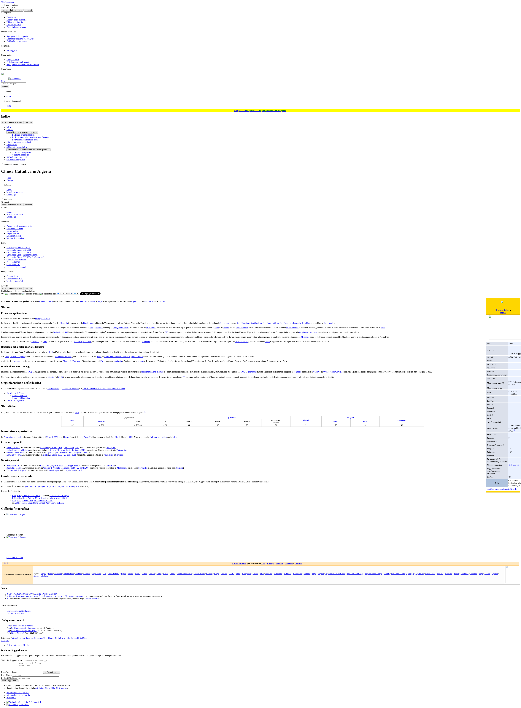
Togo (481, 574)
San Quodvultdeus (271, 323)
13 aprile (50, 437)
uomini (335, 421)
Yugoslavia (121, 450)
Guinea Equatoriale (184, 574)
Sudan (456, 574)
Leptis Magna (53, 470)
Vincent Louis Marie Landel (32, 503)
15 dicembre (69, 447)
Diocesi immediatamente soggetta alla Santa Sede (103, 388)
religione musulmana (308, 332)
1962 (30, 372)
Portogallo (111, 447)
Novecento (17, 361)
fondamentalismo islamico (152, 372)
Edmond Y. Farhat (14, 455)
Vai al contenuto (8, 2)
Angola (43, 574)
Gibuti (165, 574)
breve (66, 437)
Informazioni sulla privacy (18, 692)
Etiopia (137, 574)
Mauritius (287, 574)
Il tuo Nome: (6, 675)
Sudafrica (448, 574)
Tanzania (473, 574)
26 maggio (66, 468)
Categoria (5, 640)
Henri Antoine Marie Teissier (34, 498)
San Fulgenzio (286, 323)
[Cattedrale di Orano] (16, 537)
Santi (326, 323)
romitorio (118, 361)
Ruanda (387, 574)
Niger (314, 574)
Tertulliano (306, 323)
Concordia (44, 465)
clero (217, 328)
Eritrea (130, 574)
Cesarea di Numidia (51, 468)
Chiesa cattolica (502, 310)
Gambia (152, 574)
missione (35, 341)
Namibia (307, 574)
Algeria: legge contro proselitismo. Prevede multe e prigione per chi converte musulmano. (47, 596)
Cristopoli (44, 447)
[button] (2, 5)
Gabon (144, 574)
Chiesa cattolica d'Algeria (22, 626)
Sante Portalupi (13, 447)
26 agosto (78, 452)
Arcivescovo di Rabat (55, 503)
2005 (19, 500)
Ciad (104, 574)
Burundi (78, 574)
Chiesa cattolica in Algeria (18, 645)
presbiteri (232, 417)
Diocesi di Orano (19, 395)
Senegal (411, 574)
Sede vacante (514, 465)
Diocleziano (88, 323)
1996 (243, 372)
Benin (50, 574)
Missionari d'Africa (63, 356)
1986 (83, 450)
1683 (267, 341)
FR (9, 626)
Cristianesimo (225, 323)
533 (66, 332)
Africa (279, 563)
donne (365, 421)
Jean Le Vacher (241, 341)
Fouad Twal (27, 500)
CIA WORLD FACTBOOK (21, 594)
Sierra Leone (430, 574)
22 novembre (61, 452)
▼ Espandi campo (51, 672)
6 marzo (53, 447)
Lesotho (224, 574)
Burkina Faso (68, 574)
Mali (262, 574)
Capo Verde (96, 574)
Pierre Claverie (336, 372)
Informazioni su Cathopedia (18, 695)
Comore (179, 468)
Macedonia (108, 455)
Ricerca (5, 87)
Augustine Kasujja (14, 468)
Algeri (117, 437)
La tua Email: (7, 678)
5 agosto (54, 465)
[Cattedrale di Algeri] (16, 514)
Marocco (268, 574)
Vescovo (83, 301)
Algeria (503, 312)
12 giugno (76, 450)
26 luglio (68, 455)
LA (9, 633)
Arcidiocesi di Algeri (15, 393)
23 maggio (252, 372)
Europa (270, 564)
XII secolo (305, 337)
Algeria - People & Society (45, 594)
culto (383, 328)
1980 (68, 450)
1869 (99, 356)
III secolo (64, 323)
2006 (60, 377)
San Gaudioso (242, 328)
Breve (17, 633)
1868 (7, 356)
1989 (84, 452)
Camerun (86, 574)
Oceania (298, 564)
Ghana (159, 574)
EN (9, 628)
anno (72, 420)
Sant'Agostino (243, 323)
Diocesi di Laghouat (15, 400)
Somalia (440, 574)
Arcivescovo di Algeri (59, 495)
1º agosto (297, 372)
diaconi (306, 420)
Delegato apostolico (158, 437)
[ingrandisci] (47, 294)
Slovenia (119, 455)
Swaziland (464, 574)
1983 (19, 495)
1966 (14, 495)
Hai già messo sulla (260, 110)
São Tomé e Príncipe (399, 574)
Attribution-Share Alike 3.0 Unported (51, 688)
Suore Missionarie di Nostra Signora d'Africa (123, 356)
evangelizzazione (42, 318)
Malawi (255, 574)
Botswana (58, 574)
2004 (87, 468)
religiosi (350, 417)
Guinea (172, 574)
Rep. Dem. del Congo (355, 574)
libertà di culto (292, 328)
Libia (174, 437)
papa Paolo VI (85, 437)
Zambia (36, 576)
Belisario (57, 332)
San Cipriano (256, 323)
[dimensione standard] (30, 294)
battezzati (101, 421)
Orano (326, 372)
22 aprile (81, 468)
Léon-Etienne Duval (31, 495)
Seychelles (142, 468)
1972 (56, 437)
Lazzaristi (87, 341)
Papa (100, 301)
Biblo (45, 455)
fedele (226, 328)
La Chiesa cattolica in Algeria (23, 628)
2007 (77, 412)
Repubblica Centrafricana (335, 574)
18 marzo (61, 450)
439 (91, 328)
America (289, 564)
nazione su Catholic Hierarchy (506, 489)
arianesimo (150, 328)
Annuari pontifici (91, 599)
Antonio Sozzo (13, 465)
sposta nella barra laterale (12, 10)
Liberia (231, 574)
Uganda (495, 574)
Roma (92, 301)
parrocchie (402, 420)
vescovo (99, 328)
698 (166, 332)
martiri (331, 323)
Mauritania (278, 574)
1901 (102, 361)
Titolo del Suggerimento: (11, 660)
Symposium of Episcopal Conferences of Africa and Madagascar (52, 486)
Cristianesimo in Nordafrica (19, 611)
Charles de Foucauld (71, 361)
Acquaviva (50, 452)
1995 (130, 437)
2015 (79, 470)
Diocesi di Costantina (21, 398)
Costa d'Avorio (113, 574)
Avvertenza (11, 697)
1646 (45, 341)
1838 (51, 352)
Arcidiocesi (149, 301)
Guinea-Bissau (199, 574)
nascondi (28, 10)
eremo (141, 361)
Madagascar (122, 468)
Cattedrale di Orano (15, 557)
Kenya (216, 574)
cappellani (146, 341)
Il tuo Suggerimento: (10, 672)
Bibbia (51, 377)
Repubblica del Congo (373, 574)
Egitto (123, 574)
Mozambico (297, 574)
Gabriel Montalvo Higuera (18, 450)
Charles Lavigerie (17, 356)
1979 (77, 447)
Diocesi (162, 301)
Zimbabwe (45, 576)
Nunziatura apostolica (13, 437)
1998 (76, 465)
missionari (78, 341)
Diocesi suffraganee (70, 388)
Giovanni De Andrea (15, 452)
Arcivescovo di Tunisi (43, 500)
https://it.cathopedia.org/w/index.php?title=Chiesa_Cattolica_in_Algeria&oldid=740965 (49, 638)
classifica (490, 489)
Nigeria (321, 574)
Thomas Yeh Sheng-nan (17, 470)
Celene (53, 450)
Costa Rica (110, 465)
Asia (263, 564)
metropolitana (53, 388)
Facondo (297, 323)
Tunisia (487, 574)
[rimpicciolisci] (13, 294)
